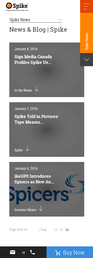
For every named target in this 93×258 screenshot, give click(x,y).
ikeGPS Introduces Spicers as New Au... (34, 179)
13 (61, 230)
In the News (23, 90)
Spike (18, 150)
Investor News (25, 209)
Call (33, 252)
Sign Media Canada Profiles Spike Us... (33, 59)
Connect (13, 252)
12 (55, 230)
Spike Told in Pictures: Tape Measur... (36, 119)
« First (43, 230)
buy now (73, 252)
